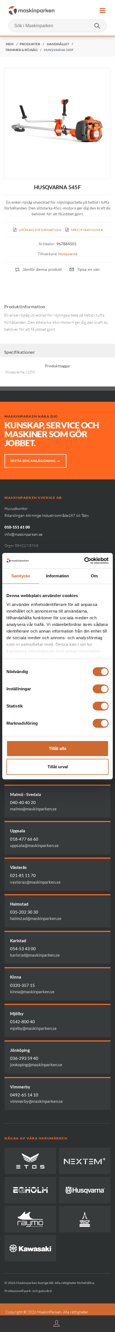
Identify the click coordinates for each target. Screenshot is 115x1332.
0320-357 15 (22, 985)
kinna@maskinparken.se (32, 991)
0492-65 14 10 (24, 1094)
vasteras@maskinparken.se (35, 881)
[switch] (101, 688)
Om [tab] (94, 575)
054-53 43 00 (23, 948)
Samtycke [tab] (20, 575)
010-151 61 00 (17, 527)
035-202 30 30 (24, 911)
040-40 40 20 (23, 802)
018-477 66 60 (24, 838)
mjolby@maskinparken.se (33, 1028)
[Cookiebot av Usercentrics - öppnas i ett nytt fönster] (84, 560)
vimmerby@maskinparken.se (36, 1101)
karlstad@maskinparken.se (35, 954)
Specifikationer (87, 230)
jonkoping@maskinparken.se (36, 1064)
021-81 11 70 (23, 875)
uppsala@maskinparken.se (34, 845)
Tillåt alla (57, 748)
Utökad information (40, 230)
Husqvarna (67, 253)
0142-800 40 (22, 1021)
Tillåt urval (57, 766)
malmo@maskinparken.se (33, 808)
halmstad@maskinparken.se (35, 918)
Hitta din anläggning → (35, 461)
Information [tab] (57, 575)
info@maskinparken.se (23, 534)
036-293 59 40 (24, 1058)
